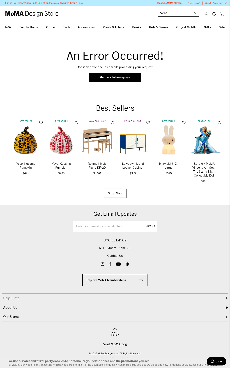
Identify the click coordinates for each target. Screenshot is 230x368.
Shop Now (115, 193)
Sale (222, 27)
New (8, 27)
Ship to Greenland (214, 3)
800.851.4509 (115, 240)
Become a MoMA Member (169, 3)
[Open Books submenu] (142, 27)
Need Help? (194, 3)
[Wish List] (214, 14)
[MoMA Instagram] (102, 264)
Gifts (207, 27)
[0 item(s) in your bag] (222, 14)
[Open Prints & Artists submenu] (126, 27)
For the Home (28, 27)
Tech (66, 27)
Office (50, 27)
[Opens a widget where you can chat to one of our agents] (216, 361)
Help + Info (11, 298)
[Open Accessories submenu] (96, 27)
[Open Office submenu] (56, 27)
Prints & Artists (113, 27)
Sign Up (150, 226)
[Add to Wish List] (41, 122)
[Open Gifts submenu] (212, 27)
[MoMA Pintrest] (127, 264)
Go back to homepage (115, 77)
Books (136, 27)
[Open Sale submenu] (226, 27)
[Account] (206, 14)
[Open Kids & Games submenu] (169, 27)
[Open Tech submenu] (71, 27)
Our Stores (11, 317)
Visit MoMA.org (115, 344)
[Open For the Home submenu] (39, 27)
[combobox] (176, 13)
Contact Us (115, 255)
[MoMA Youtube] (118, 264)
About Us (10, 307)
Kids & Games (158, 27)
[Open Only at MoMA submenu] (197, 27)
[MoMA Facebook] (110, 264)
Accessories (86, 27)
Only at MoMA (186, 27)
